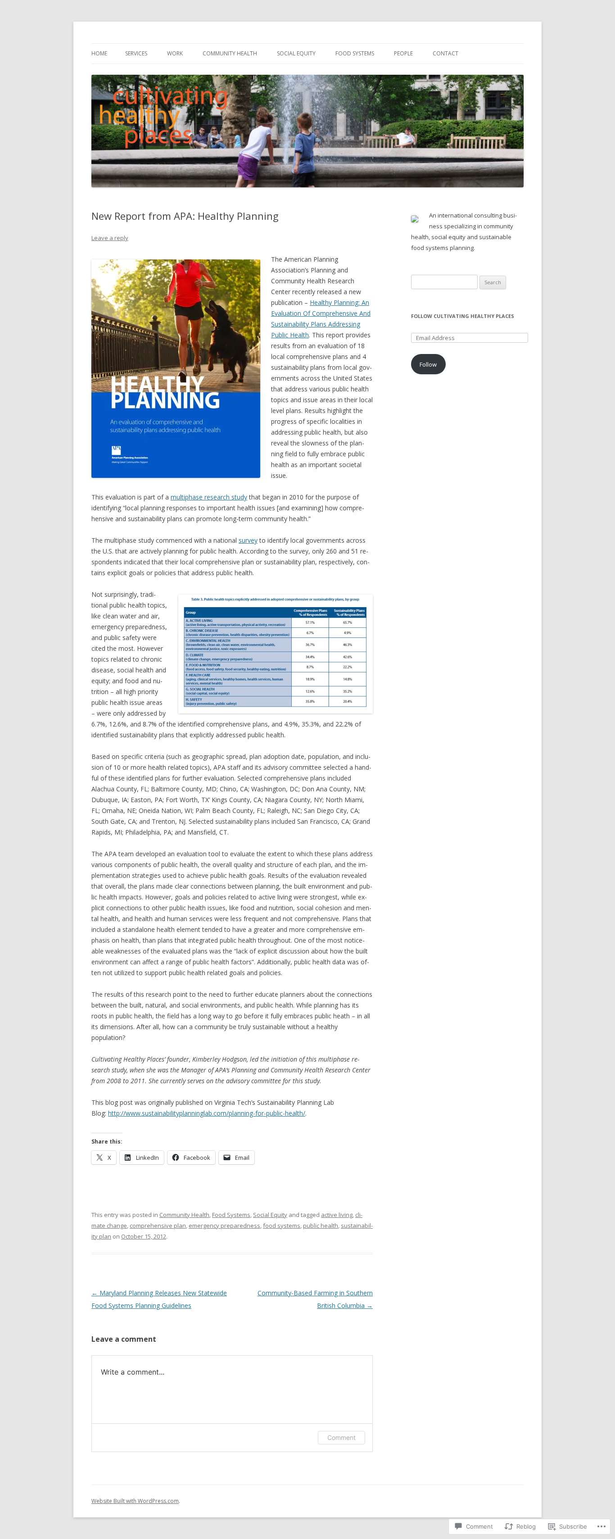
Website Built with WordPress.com (135, 1501)
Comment (341, 1437)
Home (99, 53)
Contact (445, 53)
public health (320, 1225)
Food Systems (354, 53)
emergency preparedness (224, 1225)
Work (175, 53)
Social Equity (296, 53)
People (403, 53)
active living (337, 1215)
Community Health (230, 53)
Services (136, 53)
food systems (281, 1225)
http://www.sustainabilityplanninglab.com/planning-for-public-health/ (206, 1113)
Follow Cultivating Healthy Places (462, 316)
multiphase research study (209, 497)
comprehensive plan (158, 1225)
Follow (428, 364)
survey (248, 540)
